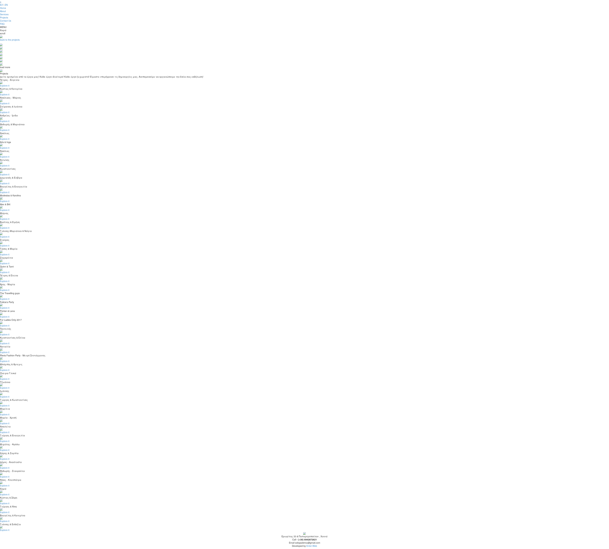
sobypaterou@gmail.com (307, 542)
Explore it (4, 85)
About (3, 11)
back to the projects (10, 39)
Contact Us (5, 20)
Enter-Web (311, 545)
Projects (4, 17)
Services (4, 14)
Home (3, 8)
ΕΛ (1, 4)
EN (6, 4)
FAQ (2, 23)
